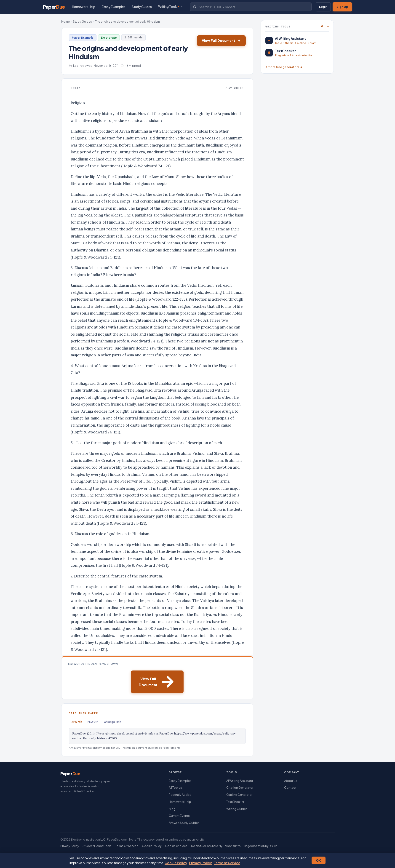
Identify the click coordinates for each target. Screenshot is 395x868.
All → (324, 26)
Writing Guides (236, 809)
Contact (290, 787)
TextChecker (235, 802)
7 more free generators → (283, 67)
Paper (54, 7)
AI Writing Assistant (239, 781)
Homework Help (83, 7)
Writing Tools (167, 6)
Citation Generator (239, 787)
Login (323, 6)
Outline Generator (239, 794)
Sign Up (342, 6)
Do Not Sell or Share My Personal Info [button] (216, 846)
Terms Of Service (126, 846)
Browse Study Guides (184, 823)
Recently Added (180, 794)
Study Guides (142, 7)
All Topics (175, 787)
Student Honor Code (97, 846)
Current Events (179, 815)
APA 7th (77, 722)
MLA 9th (93, 722)
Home (65, 21)
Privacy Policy (200, 863)
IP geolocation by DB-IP (260, 846)
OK (318, 860)
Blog (172, 809)
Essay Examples (113, 7)
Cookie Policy (176, 863)
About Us (290, 781)
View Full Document (218, 40)
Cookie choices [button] (176, 846)
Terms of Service (227, 863)
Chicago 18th (112, 722)
